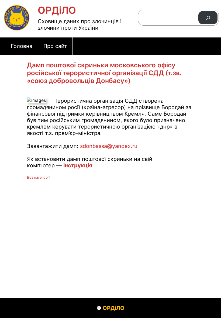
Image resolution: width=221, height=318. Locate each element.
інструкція (77, 165)
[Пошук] (207, 17)
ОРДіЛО (57, 10)
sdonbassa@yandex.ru (108, 146)
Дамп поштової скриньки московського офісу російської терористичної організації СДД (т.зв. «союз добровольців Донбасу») (104, 73)
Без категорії (38, 177)
